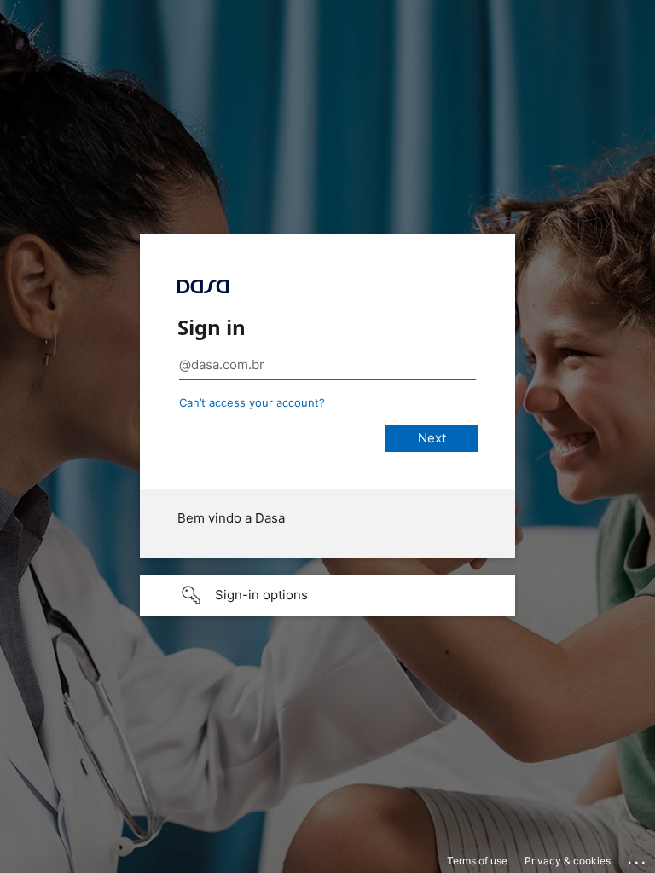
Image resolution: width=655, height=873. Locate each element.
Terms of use (477, 860)
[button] (327, 595)
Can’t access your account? (252, 402)
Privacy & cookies (568, 860)
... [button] (638, 858)
